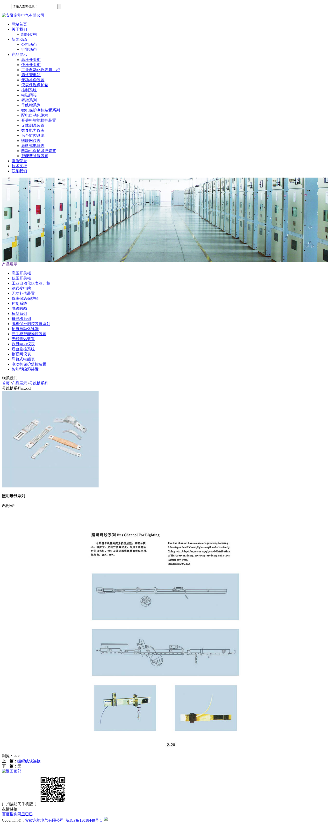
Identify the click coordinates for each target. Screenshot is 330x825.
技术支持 (19, 166)
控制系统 (29, 90)
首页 (6, 383)
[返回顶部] (11, 771)
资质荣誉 (19, 161)
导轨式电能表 (32, 146)
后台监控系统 (32, 135)
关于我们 (19, 29)
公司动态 (29, 44)
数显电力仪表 (32, 130)
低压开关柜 (31, 65)
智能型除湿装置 (34, 156)
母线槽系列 (31, 105)
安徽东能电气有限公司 (44, 820)
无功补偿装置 (32, 80)
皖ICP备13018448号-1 (84, 820)
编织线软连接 (29, 761)
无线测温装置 (32, 125)
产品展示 (19, 55)
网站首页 (19, 24)
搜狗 (13, 814)
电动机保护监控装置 (38, 151)
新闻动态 (19, 39)
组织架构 (29, 34)
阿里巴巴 (25, 814)
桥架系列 (29, 100)
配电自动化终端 (34, 115)
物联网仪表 (31, 141)
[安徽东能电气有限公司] (23, 15)
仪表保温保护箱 (34, 85)
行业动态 (29, 49)
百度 (6, 814)
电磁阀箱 (29, 95)
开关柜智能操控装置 (38, 120)
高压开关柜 (31, 60)
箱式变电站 (31, 75)
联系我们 (19, 171)
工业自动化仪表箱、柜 (40, 70)
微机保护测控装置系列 (40, 110)
